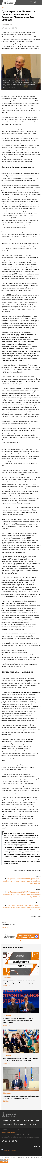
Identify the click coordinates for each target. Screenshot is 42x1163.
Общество (4, 927)
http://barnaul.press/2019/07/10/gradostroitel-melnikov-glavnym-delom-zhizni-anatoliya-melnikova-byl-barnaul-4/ (22, 907)
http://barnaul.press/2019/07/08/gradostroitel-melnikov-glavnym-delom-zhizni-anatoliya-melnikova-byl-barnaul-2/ (22, 881)
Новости (4, 1121)
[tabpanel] (21, 936)
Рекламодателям (20, 1124)
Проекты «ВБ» (15, 1121)
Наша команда (6, 1124)
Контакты (32, 1124)
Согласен (4, 1162)
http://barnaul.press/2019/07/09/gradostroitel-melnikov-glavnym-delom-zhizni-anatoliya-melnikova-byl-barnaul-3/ (22, 894)
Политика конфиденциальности (9, 1132)
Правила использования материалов (10, 1131)
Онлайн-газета (27, 1121)
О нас (37, 1121)
